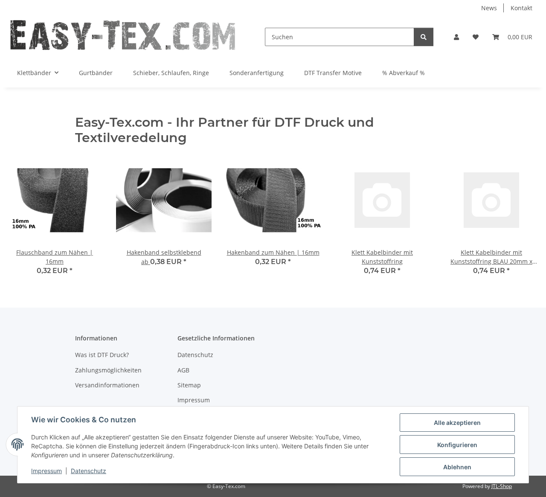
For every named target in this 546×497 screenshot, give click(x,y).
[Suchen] (423, 37)
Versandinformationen (107, 385)
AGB (183, 370)
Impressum (46, 470)
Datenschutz (88, 470)
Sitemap (189, 385)
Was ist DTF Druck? (102, 355)
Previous (21, 220)
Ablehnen (457, 467)
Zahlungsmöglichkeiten (108, 370)
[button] (456, 37)
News (489, 8)
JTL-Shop (501, 486)
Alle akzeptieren (457, 422)
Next (525, 220)
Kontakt (521, 8)
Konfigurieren (457, 444)
